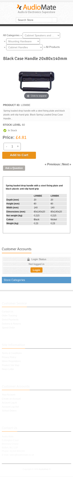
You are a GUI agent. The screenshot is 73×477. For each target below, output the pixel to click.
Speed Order (8, 327)
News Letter (8, 369)
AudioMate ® (45, 469)
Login (36, 269)
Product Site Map (10, 365)
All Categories (11, 35)
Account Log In (9, 402)
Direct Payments (10, 319)
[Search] (54, 20)
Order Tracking (9, 315)
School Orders (9, 410)
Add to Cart (19, 155)
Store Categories (14, 280)
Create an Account (11, 399)
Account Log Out (10, 407)
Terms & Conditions (12, 353)
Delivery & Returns (11, 323)
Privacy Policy (9, 357)
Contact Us (7, 311)
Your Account (8, 394)
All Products (53, 46)
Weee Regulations (11, 361)
